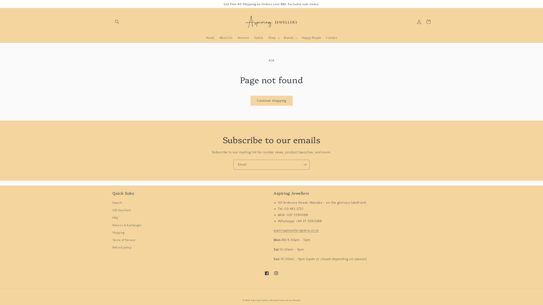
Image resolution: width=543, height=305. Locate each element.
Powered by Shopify (290, 300)
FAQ (115, 218)
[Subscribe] (304, 165)
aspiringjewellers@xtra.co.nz (296, 230)
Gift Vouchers (121, 210)
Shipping (118, 232)
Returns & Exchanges (126, 225)
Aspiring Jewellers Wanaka (265, 300)
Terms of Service (123, 240)
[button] (117, 21)
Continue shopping (271, 101)
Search (117, 203)
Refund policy (122, 247)
